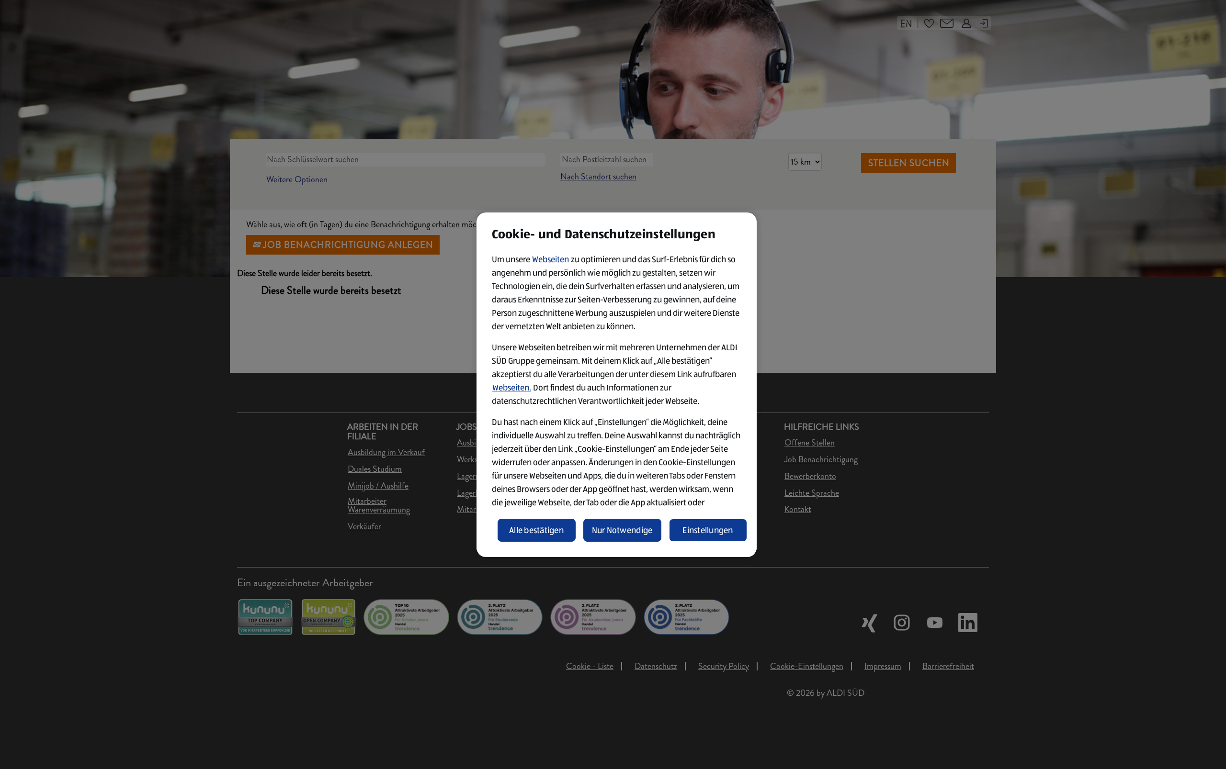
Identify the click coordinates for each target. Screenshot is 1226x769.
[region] (617, 384)
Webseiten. (511, 387)
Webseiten (550, 259)
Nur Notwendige (622, 530)
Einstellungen (707, 530)
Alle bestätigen (536, 530)
